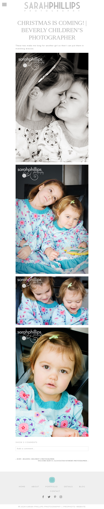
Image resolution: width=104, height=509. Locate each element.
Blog (82, 487)
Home (22, 487)
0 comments (27, 442)
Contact (55, 491)
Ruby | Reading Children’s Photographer (35, 459)
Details (68, 487)
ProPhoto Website (74, 507)
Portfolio (51, 487)
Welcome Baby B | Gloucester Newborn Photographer (62, 461)
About (35, 487)
